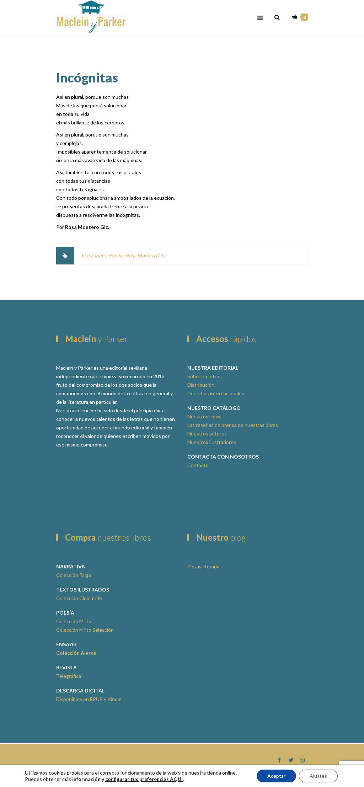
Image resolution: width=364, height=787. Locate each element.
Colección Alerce (76, 653)
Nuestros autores (207, 433)
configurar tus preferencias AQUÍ (144, 779)
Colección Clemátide (79, 598)
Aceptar (276, 776)
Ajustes (318, 776)
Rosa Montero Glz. (145, 255)
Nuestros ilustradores (211, 442)
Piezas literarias (204, 566)
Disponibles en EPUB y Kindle (89, 699)
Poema (115, 255)
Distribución (200, 385)
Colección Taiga (73, 575)
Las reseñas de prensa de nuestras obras (232, 425)
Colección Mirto (73, 621)
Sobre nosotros (204, 376)
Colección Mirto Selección (85, 630)
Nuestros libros (204, 416)
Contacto (198, 465)
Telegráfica (68, 676)
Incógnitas (87, 77)
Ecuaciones (93, 255)
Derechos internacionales (215, 393)
